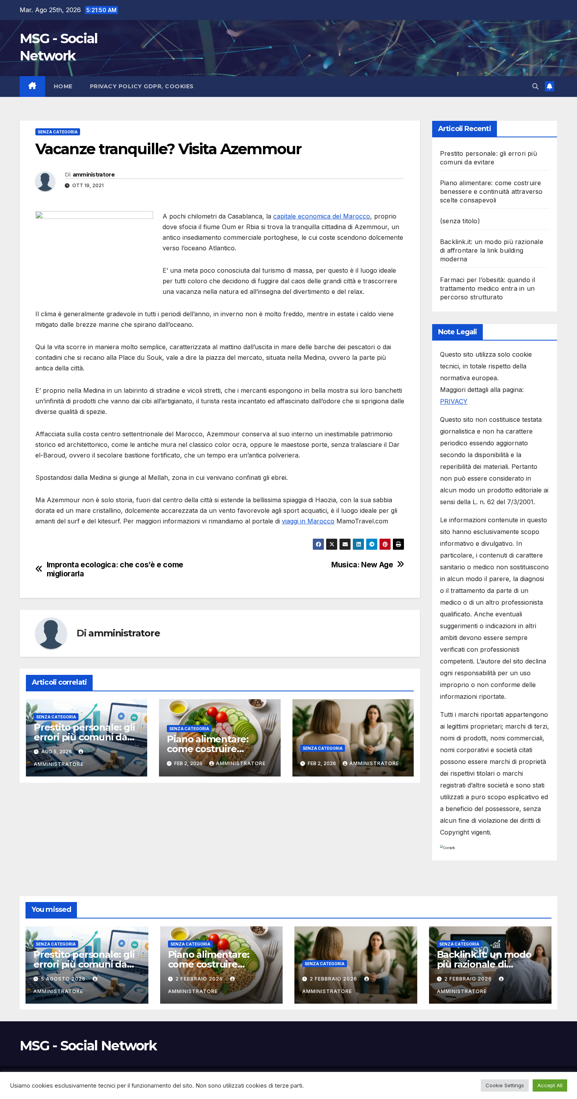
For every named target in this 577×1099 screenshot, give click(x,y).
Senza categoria (58, 131)
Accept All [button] (549, 1085)
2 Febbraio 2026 (200, 979)
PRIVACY (453, 401)
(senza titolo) (460, 221)
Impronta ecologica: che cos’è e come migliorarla (115, 569)
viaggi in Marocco (308, 521)
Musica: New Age (362, 564)
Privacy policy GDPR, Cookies (142, 86)
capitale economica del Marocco (321, 216)
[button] (535, 86)
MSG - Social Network (88, 1045)
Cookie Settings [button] (505, 1085)
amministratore (94, 174)
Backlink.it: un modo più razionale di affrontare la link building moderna (491, 250)
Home (63, 86)
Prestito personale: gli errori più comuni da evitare (84, 737)
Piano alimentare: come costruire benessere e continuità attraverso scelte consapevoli (491, 191)
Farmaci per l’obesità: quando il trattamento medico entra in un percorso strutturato (487, 288)
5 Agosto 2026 (64, 979)
